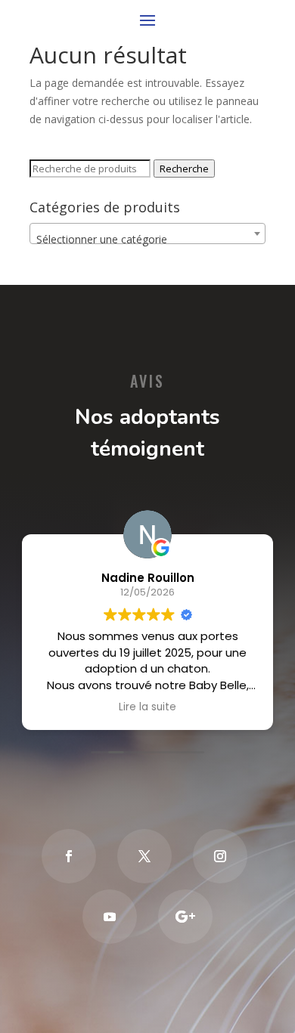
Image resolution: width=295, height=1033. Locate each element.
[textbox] (147, 239)
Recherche (184, 168)
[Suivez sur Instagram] (220, 856)
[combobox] (148, 233)
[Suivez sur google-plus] (185, 916)
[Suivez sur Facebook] (69, 856)
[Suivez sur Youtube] (109, 916)
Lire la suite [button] (147, 707)
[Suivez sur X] (144, 856)
